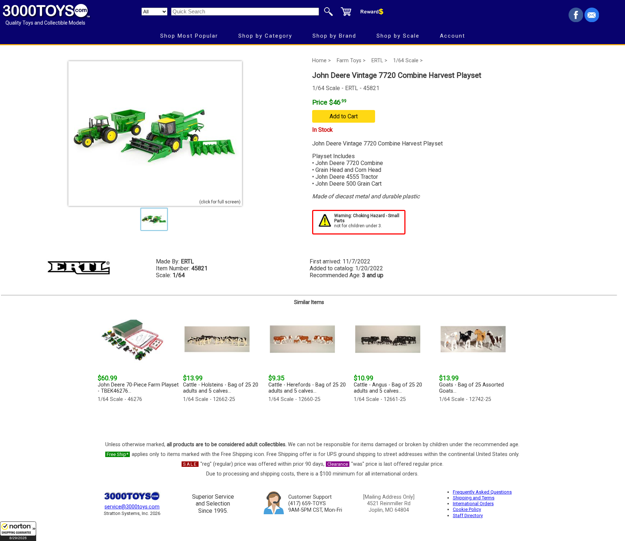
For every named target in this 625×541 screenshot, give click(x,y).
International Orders (473, 503)
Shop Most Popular (189, 36)
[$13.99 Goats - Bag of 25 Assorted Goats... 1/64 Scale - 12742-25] (480, 420)
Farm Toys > (351, 61)
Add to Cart (343, 116)
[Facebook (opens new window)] (576, 20)
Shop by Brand (334, 36)
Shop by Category (265, 36)
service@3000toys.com (132, 507)
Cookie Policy (467, 509)
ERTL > (379, 61)
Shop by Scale (398, 36)
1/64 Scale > (408, 61)
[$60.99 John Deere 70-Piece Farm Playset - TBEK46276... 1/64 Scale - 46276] (138, 420)
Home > (321, 61)
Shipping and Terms (473, 497)
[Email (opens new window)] (591, 20)
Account (452, 36)
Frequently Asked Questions (482, 492)
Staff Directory (468, 515)
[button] (18, 531)
